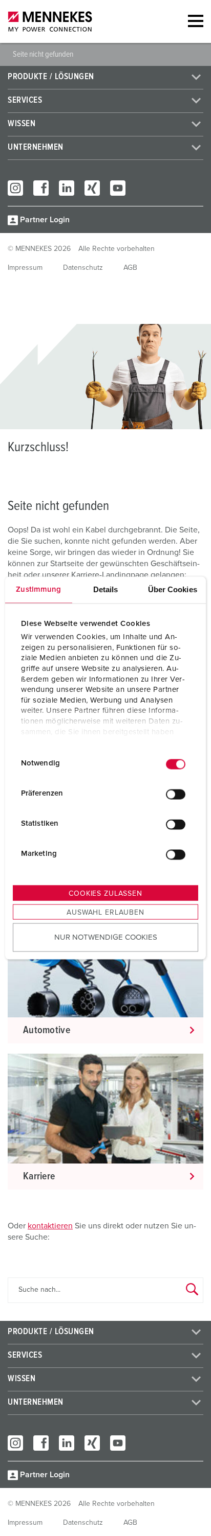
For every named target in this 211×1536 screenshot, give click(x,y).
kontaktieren (50, 1226)
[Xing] (92, 188)
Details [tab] (105, 589)
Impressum (25, 267)
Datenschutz (83, 267)
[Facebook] (41, 188)
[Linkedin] (66, 188)
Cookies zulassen (105, 893)
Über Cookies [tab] (172, 589)
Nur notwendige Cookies (105, 937)
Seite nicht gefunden (43, 54)
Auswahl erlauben (105, 912)
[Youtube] (117, 188)
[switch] (175, 794)
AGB (130, 267)
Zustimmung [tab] (38, 589)
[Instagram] (15, 188)
